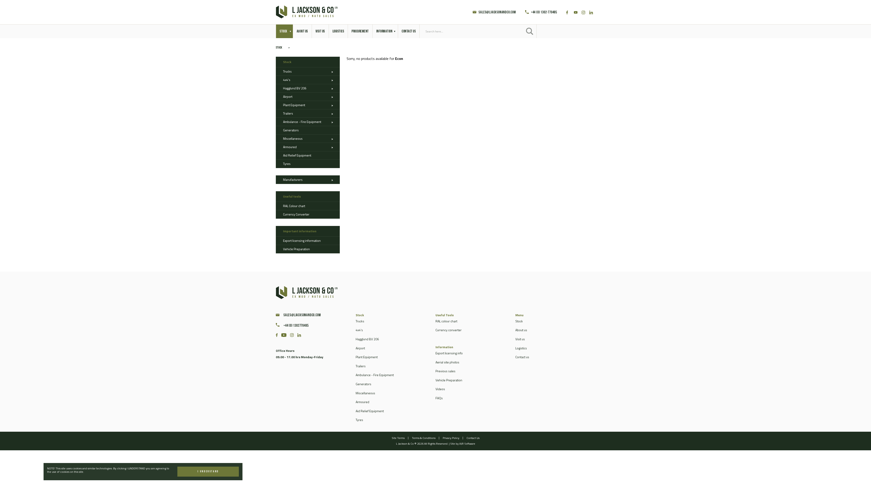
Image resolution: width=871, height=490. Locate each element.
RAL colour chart (446, 321)
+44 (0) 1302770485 (296, 326)
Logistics (521, 348)
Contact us (522, 357)
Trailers (288, 113)
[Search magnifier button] (529, 31)
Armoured (290, 147)
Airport (287, 96)
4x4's (286, 79)
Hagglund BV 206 (294, 88)
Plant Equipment (294, 105)
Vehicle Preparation (296, 249)
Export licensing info (449, 353)
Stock (279, 47)
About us (521, 330)
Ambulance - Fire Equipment (302, 121)
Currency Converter (296, 214)
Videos (440, 389)
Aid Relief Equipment (297, 155)
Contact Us (473, 438)
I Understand (208, 471)
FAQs (439, 398)
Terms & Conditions (424, 438)
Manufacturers (293, 179)
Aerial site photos (447, 362)
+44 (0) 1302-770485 (544, 12)
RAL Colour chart (294, 205)
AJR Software (467, 443)
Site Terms (398, 438)
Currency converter (449, 330)
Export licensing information (302, 240)
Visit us (520, 339)
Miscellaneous (293, 138)
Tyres (287, 163)
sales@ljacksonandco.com (497, 12)
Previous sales (445, 371)
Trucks (287, 71)
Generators (291, 130)
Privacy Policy (451, 438)
